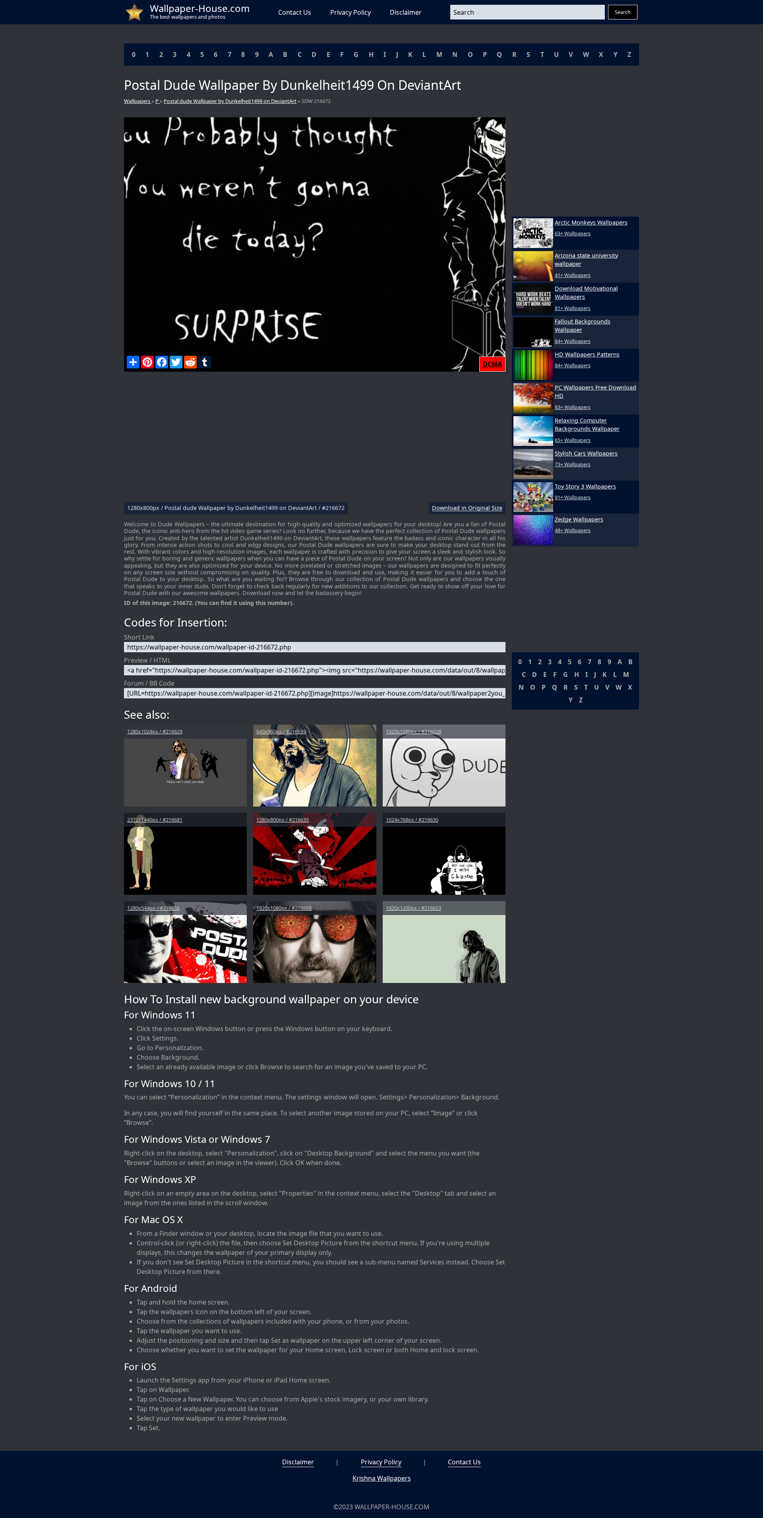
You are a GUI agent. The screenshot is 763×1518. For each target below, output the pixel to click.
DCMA (492, 364)
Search (623, 12)
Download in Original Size (467, 508)
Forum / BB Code (149, 683)
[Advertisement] (314, 440)
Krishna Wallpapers (381, 1478)
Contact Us (294, 12)
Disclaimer (406, 12)
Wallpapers (137, 101)
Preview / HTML (147, 660)
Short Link (139, 637)
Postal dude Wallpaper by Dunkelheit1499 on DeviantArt (230, 101)
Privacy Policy (350, 12)
